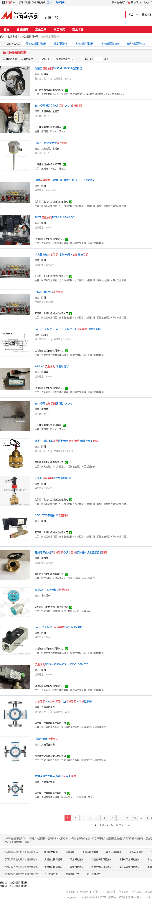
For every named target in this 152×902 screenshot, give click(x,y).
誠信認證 (28, 58)
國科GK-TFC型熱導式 (52, 589)
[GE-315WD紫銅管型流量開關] (15, 527)
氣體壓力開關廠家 (53, 866)
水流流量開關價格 (110, 43)
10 (134, 818)
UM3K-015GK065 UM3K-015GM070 (61, 664)
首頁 (6, 29)
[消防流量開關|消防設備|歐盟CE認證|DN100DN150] (15, 192)
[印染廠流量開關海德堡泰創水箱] (15, 490)
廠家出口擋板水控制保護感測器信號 (66, 440)
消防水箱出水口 (49, 292)
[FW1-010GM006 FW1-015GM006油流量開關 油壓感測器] (15, 341)
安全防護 (77, 29)
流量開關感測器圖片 (101, 859)
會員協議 (136, 891)
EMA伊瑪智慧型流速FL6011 (58, 105)
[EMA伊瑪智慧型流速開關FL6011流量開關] (15, 118)
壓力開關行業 (93, 874)
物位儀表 (45, 595)
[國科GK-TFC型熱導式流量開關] (15, 602)
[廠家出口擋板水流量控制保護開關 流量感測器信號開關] (15, 453)
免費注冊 (60, 2)
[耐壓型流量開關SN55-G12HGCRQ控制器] (15, 80)
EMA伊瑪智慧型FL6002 (53, 403)
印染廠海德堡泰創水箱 (53, 478)
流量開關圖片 (76, 859)
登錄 (49, 2)
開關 (43, 186)
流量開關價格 (60, 43)
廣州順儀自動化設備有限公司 (49, 462)
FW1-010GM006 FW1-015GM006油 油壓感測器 (68, 329)
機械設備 (22, 29)
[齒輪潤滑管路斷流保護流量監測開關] (15, 788)
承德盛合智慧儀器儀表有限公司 (50, 723)
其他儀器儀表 (48, 707)
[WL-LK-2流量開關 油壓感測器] (15, 378)
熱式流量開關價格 (18, 882)
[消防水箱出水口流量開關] (15, 304)
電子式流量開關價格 (36, 43)
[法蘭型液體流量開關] (15, 751)
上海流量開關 (136, 852)
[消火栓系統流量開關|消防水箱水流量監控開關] (15, 266)
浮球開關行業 (51, 874)
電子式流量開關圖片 (129, 859)
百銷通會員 (11, 58)
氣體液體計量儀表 (50, 111)
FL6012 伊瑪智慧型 (51, 143)
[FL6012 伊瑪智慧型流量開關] (15, 155)
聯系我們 (84, 891)
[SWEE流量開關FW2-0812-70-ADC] (15, 229)
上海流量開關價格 (84, 43)
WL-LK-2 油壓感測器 (52, 366)
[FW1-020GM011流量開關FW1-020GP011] (15, 639)
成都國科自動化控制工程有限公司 (51, 606)
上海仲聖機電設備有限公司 (48, 127)
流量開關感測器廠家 (101, 866)
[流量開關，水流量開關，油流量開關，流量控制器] (15, 713)
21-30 (110, 824)
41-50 (127, 824)
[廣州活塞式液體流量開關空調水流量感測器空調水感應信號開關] (15, 564)
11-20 (102, 824)
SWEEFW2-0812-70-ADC (54, 217)
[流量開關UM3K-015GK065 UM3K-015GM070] (15, 676)
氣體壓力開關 (51, 852)
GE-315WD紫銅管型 (51, 515)
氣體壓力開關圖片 (53, 859)
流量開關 (70, 852)
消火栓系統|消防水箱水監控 (61, 254)
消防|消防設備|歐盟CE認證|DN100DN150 (65, 180)
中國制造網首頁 (117, 2)
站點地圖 (110, 891)
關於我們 (70, 891)
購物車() (136, 2)
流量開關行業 (72, 874)
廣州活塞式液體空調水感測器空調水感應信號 (71, 552)
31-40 (119, 824)
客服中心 (97, 891)
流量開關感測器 (90, 852)
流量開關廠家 (76, 866)
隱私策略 (123, 891)
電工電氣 (59, 29)
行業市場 (51, 17)
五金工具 (40, 29)
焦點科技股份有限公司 (95, 897)
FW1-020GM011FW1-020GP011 (59, 627)
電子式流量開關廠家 (129, 866)
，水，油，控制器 (63, 701)
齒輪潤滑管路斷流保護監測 (55, 776)
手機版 (8, 2)
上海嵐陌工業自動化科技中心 (49, 239)
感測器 (44, 74)
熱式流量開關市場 (29, 36)
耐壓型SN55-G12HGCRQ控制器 (58, 68)
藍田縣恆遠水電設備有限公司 (49, 90)
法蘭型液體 (46, 738)
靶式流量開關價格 (136, 43)
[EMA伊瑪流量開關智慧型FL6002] (15, 415)
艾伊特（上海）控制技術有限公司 (51, 201)
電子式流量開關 (114, 852)
